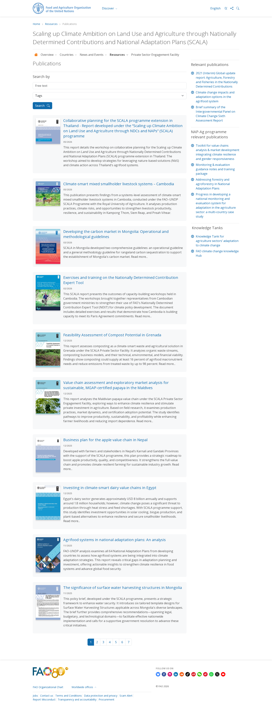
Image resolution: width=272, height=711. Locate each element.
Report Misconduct (44, 699)
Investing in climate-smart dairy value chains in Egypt (109, 487)
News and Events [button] (92, 55)
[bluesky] (158, 674)
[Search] (236, 8)
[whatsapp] (211, 674)
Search (40, 106)
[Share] (230, 8)
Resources (51, 24)
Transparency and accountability (77, 699)
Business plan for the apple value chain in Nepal (105, 439)
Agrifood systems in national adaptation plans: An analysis (114, 539)
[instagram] (170, 674)
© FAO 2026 (162, 686)
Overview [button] (47, 55)
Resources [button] (117, 55)
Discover (108, 8)
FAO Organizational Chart (48, 687)
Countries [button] (67, 55)
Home (36, 24)
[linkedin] (176, 674)
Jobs (35, 695)
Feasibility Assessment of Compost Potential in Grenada (112, 334)
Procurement (106, 699)
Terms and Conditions (68, 695)
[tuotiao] (193, 674)
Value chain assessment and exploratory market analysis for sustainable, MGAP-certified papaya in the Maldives (116, 385)
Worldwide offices (83, 687)
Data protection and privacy (100, 695)
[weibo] (205, 674)
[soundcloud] (181, 674)
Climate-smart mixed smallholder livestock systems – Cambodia (118, 183)
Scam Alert (126, 695)
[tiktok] (187, 674)
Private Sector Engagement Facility (155, 55)
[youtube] (223, 674)
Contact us (46, 695)
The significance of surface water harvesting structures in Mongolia (122, 587)
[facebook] (164, 674)
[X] (217, 674)
